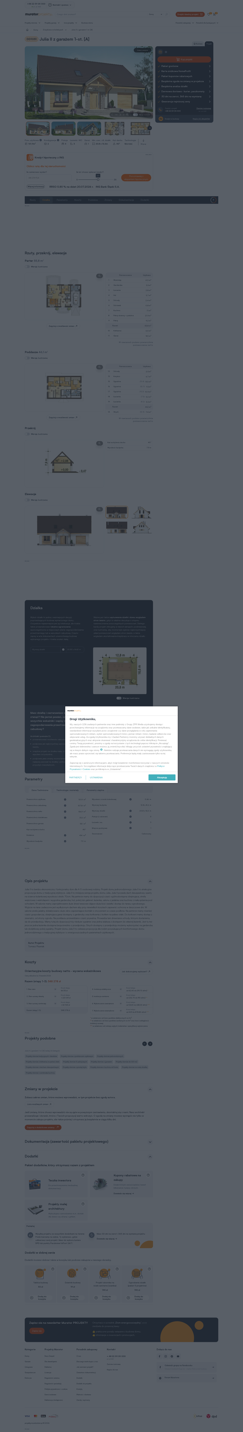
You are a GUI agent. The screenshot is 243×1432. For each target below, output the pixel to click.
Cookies (86, 769)
